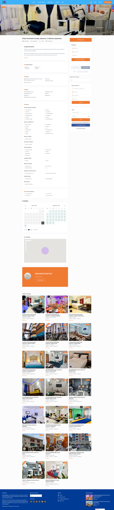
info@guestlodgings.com (64, 498)
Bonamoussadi (50, 80)
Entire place (26, 41)
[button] (45, 250)
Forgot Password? (85, 122)
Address (27, 76)
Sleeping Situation (28, 64)
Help (62, 2)
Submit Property (108, 2)
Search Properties (41, 2)
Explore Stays (50, 2)
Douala (48, 78)
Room (75, 317)
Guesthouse (34, 41)
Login (81, 119)
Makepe (94, 497)
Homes (34, 2)
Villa (23, 481)
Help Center (61, 500)
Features (27, 104)
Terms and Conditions (29, 191)
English (97, 509)
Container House (48, 317)
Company (57, 2)
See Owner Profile (38, 276)
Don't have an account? (76, 122)
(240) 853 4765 (62, 497)
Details (26, 89)
